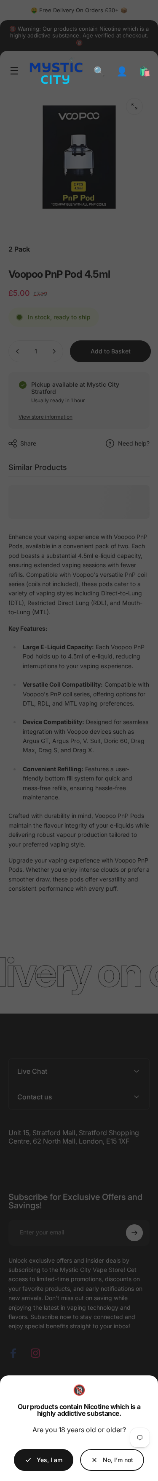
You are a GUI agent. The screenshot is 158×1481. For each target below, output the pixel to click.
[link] (112, 1460)
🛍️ (144, 71)
